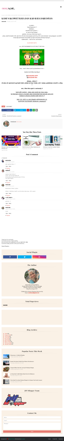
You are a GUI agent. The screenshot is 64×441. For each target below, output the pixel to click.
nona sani (4, 21)
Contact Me (55, 438)
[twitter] (25, 256)
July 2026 (7, 336)
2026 (6, 333)
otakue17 (7, 170)
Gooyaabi (23, 438)
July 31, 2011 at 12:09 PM (10, 161)
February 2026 (8, 343)
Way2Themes (12, 438)
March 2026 (7, 341)
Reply (7, 166)
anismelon (8, 160)
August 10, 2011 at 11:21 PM (10, 198)
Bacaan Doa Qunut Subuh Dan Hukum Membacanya (22, 361)
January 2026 (8, 344)
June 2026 (7, 337)
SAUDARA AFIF (32, 75)
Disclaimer (61, 438)
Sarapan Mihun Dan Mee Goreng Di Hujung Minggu (22, 367)
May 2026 (7, 339)
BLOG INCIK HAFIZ (32, 43)
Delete (10, 166)
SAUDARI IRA (32, 77)
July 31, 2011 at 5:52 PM (10, 186)
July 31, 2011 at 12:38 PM (10, 171)
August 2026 (8, 335)
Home (3, 15)
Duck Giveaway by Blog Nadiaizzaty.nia (31, 147)
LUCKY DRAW (7, 15)
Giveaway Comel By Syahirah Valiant (51, 147)
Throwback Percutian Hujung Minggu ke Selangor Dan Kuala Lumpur (26, 380)
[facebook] (10, 256)
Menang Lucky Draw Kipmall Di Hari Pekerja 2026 (10, 147)
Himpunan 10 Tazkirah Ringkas (17, 355)
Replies (8, 168)
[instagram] (39, 256)
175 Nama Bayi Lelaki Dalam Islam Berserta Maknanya (22, 374)
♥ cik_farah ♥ (8, 197)
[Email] (54, 256)
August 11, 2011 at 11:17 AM (10, 208)
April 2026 (7, 340)
